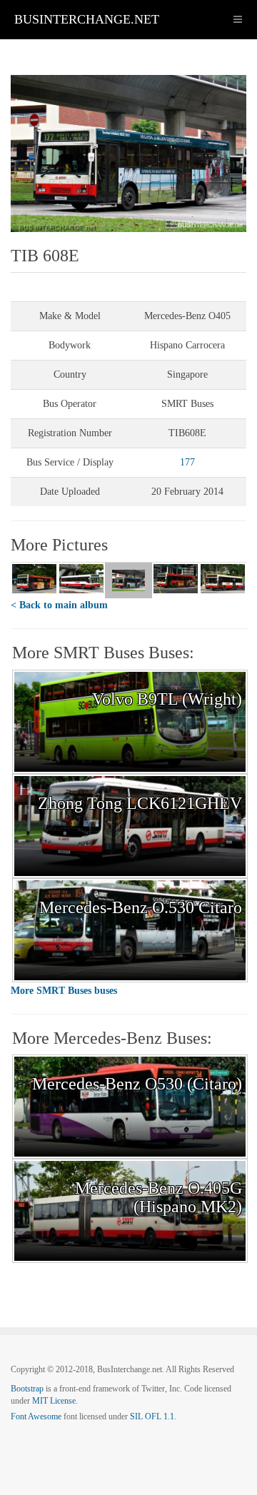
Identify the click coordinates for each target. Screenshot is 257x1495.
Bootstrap (27, 1389)
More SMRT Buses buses (64, 990)
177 (187, 462)
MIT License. (55, 1401)
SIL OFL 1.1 (152, 1416)
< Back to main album (59, 605)
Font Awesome (36, 1416)
